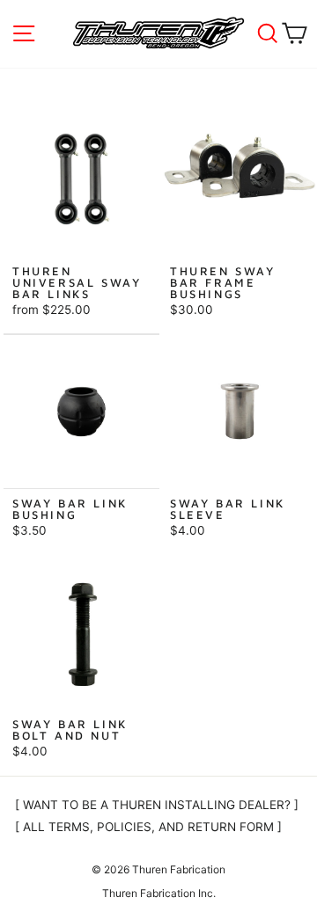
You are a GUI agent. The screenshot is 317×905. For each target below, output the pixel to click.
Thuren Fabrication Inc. (159, 893)
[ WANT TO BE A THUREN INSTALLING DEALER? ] (157, 805)
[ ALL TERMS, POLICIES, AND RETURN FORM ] (148, 827)
